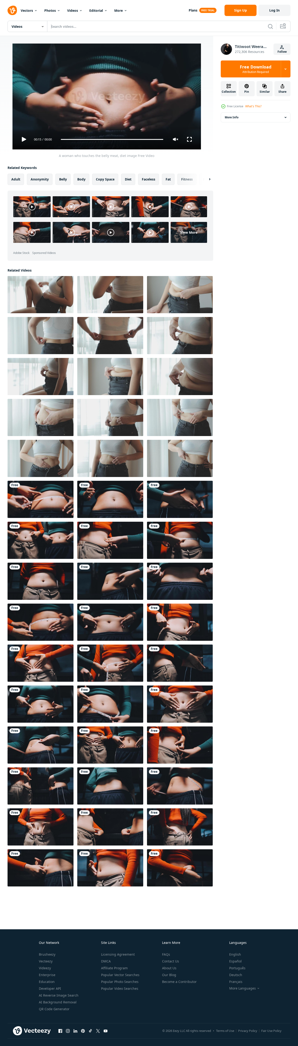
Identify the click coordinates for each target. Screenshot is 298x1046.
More (118, 10)
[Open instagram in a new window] (68, 1031)
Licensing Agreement (118, 954)
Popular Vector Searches (120, 975)
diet (128, 179)
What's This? (253, 106)
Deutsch (235, 975)
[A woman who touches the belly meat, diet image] (40, 499)
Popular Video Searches (119, 988)
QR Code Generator (54, 1009)
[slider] (112, 139)
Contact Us (170, 961)
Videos (72, 10)
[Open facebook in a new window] (60, 1031)
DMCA (106, 961)
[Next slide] (205, 179)
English (235, 954)
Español (235, 961)
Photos (50, 10)
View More (188, 232)
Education (47, 981)
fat (168, 179)
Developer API (50, 988)
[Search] (270, 26)
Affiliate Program (114, 968)
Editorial (96, 10)
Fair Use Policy (271, 1031)
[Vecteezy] (12, 10)
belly (63, 179)
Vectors (27, 10)
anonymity (40, 179)
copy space (105, 179)
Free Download (255, 69)
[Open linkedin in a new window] (75, 1031)
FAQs (166, 954)
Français (235, 981)
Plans (193, 10)
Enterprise (47, 975)
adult (15, 179)
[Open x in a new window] (98, 1031)
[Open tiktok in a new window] (90, 1031)
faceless (148, 179)
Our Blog (169, 975)
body (81, 179)
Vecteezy (46, 961)
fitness (187, 179)
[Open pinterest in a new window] (83, 1031)
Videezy (45, 968)
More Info (231, 117)
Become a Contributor (179, 981)
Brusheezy (47, 954)
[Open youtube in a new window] (105, 1031)
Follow (282, 52)
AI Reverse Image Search (58, 995)
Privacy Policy (247, 1031)
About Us (169, 968)
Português (237, 968)
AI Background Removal (58, 1002)
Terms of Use (225, 1031)
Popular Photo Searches (120, 981)
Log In (274, 10)
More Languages (242, 988)
